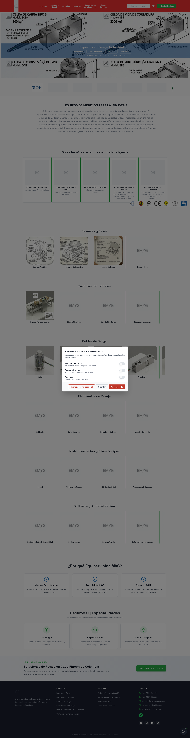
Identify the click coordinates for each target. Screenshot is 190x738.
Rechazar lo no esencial (81, 387)
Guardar (102, 387)
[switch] (122, 363)
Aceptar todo (117, 387)
